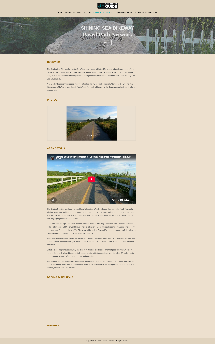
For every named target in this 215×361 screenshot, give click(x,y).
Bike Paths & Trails (102, 13)
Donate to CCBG (84, 13)
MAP (106, 42)
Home (60, 13)
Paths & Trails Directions (146, 13)
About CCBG (70, 13)
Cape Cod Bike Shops (123, 13)
